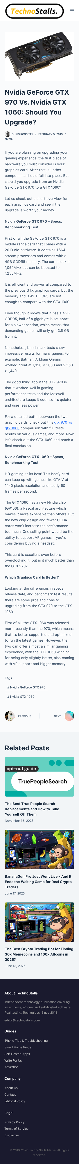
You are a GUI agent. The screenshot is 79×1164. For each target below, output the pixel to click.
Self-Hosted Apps (17, 1054)
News (9, 138)
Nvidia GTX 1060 (20, 696)
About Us (11, 1088)
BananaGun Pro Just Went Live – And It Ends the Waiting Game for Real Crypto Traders (38, 881)
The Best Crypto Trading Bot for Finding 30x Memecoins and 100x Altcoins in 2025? (39, 954)
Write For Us (13, 1060)
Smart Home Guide (17, 1047)
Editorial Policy (14, 1101)
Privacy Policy (14, 1122)
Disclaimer (11, 1135)
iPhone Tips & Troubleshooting (26, 1040)
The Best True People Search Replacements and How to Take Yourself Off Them (32, 808)
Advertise (11, 1067)
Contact (10, 1094)
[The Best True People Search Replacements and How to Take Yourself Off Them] (39, 777)
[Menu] (72, 11)
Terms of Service (16, 1128)
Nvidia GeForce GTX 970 (26, 687)
